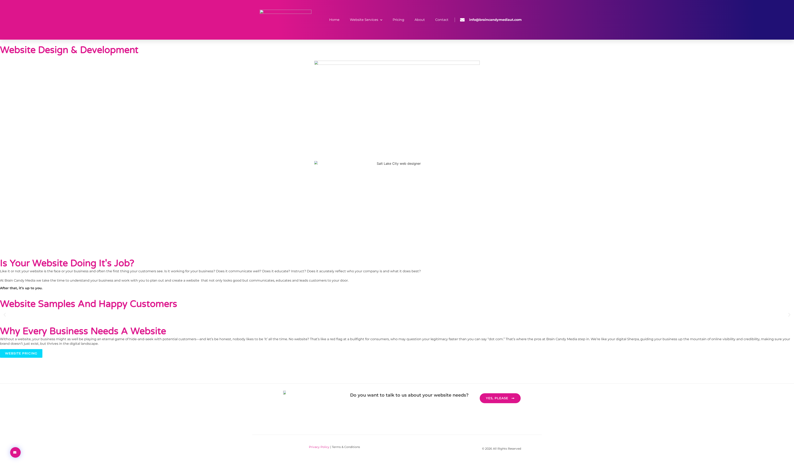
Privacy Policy (319, 447)
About (420, 20)
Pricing (398, 20)
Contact (441, 20)
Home (334, 20)
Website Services (364, 20)
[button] (4, 314)
